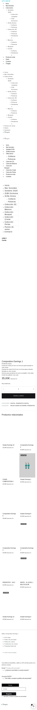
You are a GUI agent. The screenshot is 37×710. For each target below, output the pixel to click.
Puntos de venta (10, 57)
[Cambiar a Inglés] (8, 63)
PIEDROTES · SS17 (9, 582)
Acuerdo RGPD (7, 676)
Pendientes (14, 37)
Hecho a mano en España (18, 405)
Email (4, 668)
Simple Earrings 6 (25, 616)
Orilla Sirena (12, 23)
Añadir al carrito (18, 395)
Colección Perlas (11, 172)
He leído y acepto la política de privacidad (18, 678)
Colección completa (14, 15)
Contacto (8, 61)
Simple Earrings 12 (8, 616)
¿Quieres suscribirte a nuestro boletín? (17, 670)
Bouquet (10, 46)
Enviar (10, 685)
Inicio (7, 3)
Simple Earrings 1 (25, 479)
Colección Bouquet (8, 167)
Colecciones (9, 8)
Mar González (10, 5)
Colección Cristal (11, 170)
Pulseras (14, 27)
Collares (14, 25)
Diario (7, 59)
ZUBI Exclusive (10, 151)
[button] (10, 70)
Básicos (10, 40)
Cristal (10, 48)
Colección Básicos (11, 163)
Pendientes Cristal (22, 403)
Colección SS (12, 29)
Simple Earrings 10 (8, 445)
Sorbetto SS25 (11, 11)
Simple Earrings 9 (25, 513)
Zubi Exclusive (14, 19)
